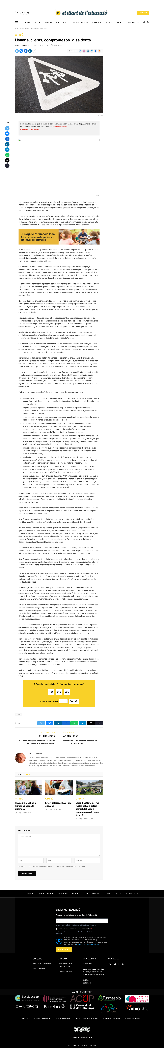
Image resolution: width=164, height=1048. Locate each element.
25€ (59, 691)
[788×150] (59, 244)
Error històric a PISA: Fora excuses (58, 804)
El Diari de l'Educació (65, 971)
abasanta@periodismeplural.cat (93, 969)
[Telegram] (7, 149)
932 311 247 (87, 983)
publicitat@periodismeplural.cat (93, 974)
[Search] (148, 22)
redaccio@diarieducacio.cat (92, 972)
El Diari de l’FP (132, 22)
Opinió (109, 22)
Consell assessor (42, 1019)
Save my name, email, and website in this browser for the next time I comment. (53, 866)
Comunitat (97, 22)
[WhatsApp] (7, 155)
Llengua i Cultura (80, 22)
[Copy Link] (7, 165)
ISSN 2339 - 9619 (39, 968)
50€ (67, 691)
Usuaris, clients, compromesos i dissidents (53, 40)
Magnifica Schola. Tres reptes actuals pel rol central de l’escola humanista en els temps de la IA (88, 809)
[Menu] (16, 22)
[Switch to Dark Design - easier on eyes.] (144, 22)
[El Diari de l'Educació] (82, 13)
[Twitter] (7, 128)
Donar (74, 701)
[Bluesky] (7, 133)
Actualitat (71, 736)
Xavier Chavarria (21, 45)
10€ (51, 691)
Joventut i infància (43, 22)
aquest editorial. (60, 126)
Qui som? (26, 1019)
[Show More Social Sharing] (34, 51)
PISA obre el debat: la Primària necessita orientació (25, 806)
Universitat (62, 22)
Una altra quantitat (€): (48, 701)
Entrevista (47, 736)
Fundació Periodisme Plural (42, 963)
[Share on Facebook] (26, 51)
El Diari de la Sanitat (112, 1019)
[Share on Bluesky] (21, 51)
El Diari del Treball (133, 1019)
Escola (27, 22)
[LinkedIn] (7, 144)
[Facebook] (7, 139)
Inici (16, 28)
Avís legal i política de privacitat (82, 1045)
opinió (18, 714)
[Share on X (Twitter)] (17, 51)
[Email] (7, 160)
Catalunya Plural (62, 1019)
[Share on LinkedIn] (30, 51)
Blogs (119, 22)
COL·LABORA (143, 13)
